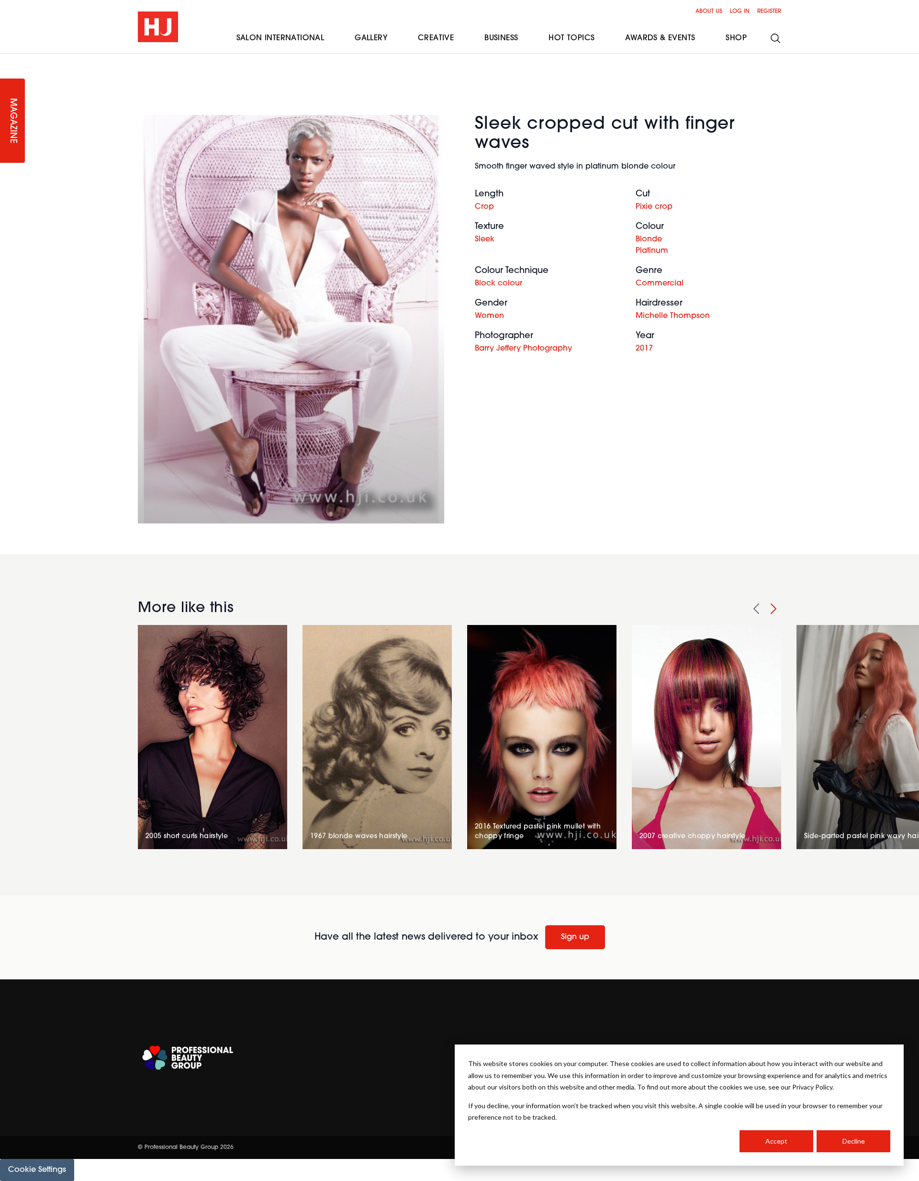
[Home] (158, 26)
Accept (776, 1141)
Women (489, 316)
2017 (644, 348)
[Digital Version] (7, 59)
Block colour (498, 283)
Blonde (649, 239)
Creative (436, 38)
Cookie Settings (37, 1170)
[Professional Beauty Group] (187, 1058)
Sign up (575, 937)
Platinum (652, 251)
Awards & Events (660, 38)
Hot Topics (571, 38)
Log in (740, 11)
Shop (736, 38)
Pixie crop (654, 207)
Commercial (660, 283)
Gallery (371, 38)
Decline (853, 1141)
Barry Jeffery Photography (523, 348)
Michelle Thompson (673, 316)
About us (708, 11)
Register (769, 11)
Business (501, 38)
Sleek (484, 239)
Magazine (12, 121)
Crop (484, 207)
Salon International (280, 38)
